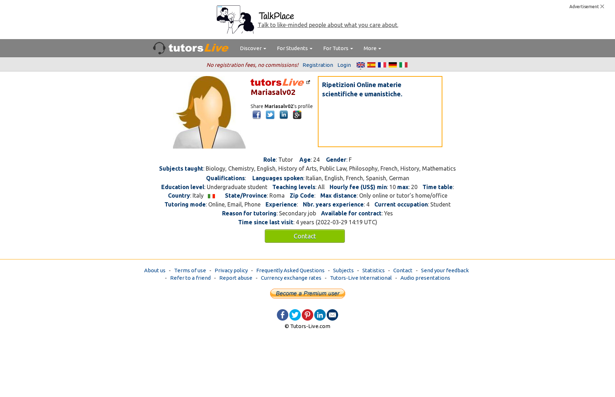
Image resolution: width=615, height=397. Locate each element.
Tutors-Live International (361, 278)
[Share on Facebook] (282, 314)
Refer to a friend (190, 278)
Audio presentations (425, 278)
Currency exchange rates (291, 278)
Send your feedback (445, 270)
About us (154, 270)
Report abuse (235, 278)
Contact (305, 236)
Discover (251, 48)
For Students (293, 48)
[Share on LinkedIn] (320, 314)
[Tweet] (295, 314)
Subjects (343, 270)
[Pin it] (307, 314)
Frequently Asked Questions (290, 270)
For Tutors (336, 48)
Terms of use (190, 270)
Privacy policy (231, 270)
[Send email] (332, 314)
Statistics (373, 270)
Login (344, 65)
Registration (318, 65)
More (371, 48)
